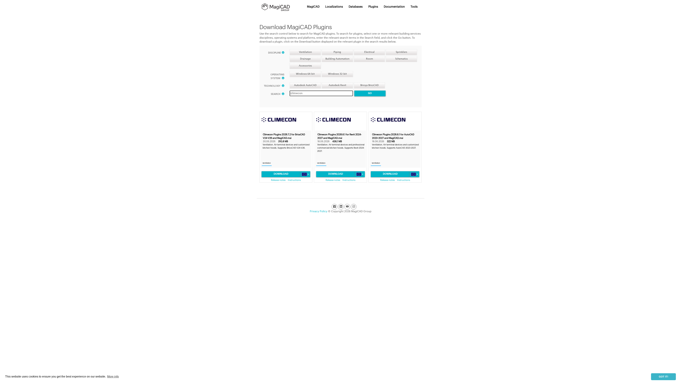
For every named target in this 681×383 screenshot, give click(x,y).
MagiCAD (313, 6)
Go (370, 93)
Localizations (334, 6)
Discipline (274, 53)
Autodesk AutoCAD (305, 85)
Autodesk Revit (337, 85)
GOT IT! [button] (663, 376)
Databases (356, 6)
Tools (414, 6)
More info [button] (113, 376)
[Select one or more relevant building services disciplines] (283, 53)
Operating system (277, 76)
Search (276, 94)
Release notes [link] (278, 180)
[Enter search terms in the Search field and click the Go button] (283, 94)
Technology (272, 86)
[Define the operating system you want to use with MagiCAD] (283, 78)
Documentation (394, 6)
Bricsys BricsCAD (369, 85)
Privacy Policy (318, 211)
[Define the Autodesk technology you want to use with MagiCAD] (283, 86)
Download (281, 174)
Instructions (294, 180)
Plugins (373, 6)
